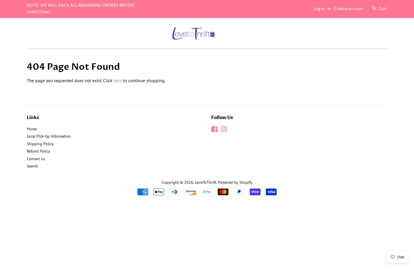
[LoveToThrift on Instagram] (224, 130)
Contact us (36, 158)
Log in (319, 9)
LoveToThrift (205, 182)
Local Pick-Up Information (49, 136)
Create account (349, 9)
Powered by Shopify (235, 182)
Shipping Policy (40, 143)
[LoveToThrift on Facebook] (214, 130)
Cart (383, 9)
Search (32, 166)
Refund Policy (38, 151)
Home (32, 128)
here (117, 80)
